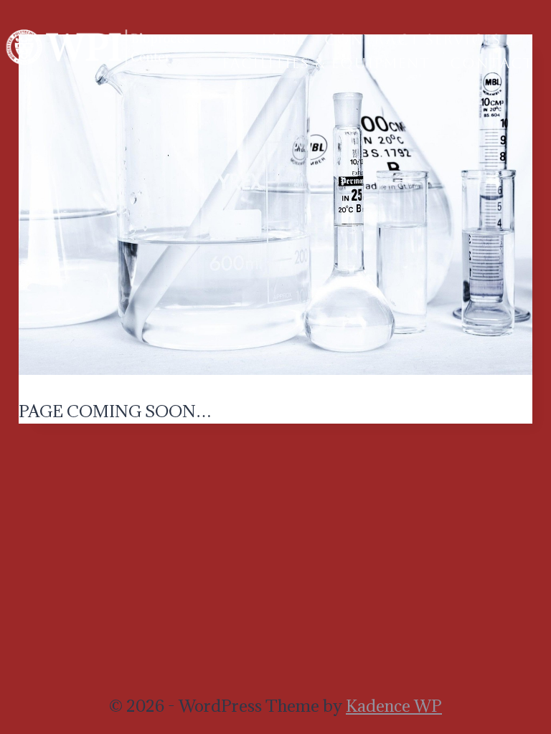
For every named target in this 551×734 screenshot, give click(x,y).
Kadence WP (394, 705)
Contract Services (412, 39)
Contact (492, 63)
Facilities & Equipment (326, 63)
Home (280, 39)
